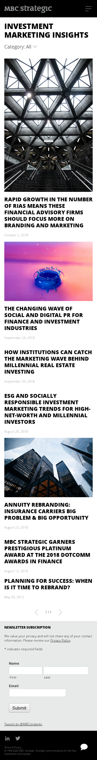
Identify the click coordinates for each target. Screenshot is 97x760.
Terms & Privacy (12, 747)
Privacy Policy (60, 640)
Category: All (18, 46)
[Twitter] (18, 738)
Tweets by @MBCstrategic (23, 724)
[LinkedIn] (7, 738)
